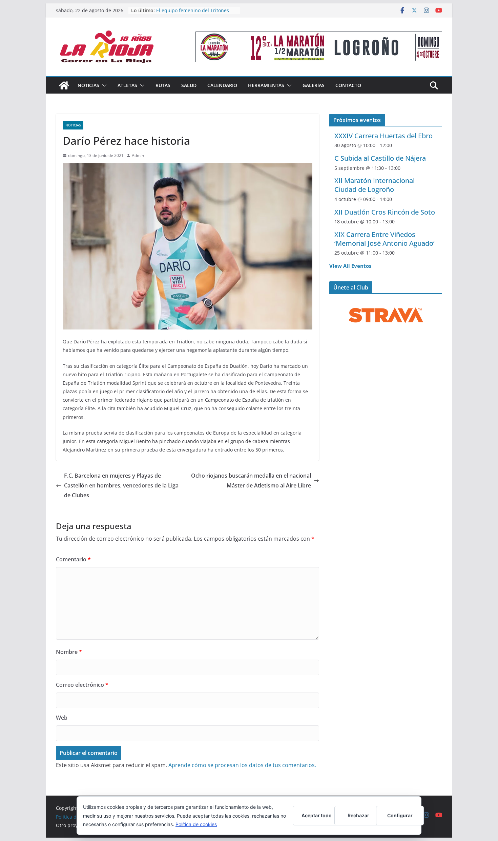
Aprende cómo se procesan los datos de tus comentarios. (242, 765)
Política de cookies (196, 824)
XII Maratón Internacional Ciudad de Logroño (374, 185)
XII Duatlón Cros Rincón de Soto (384, 212)
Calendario (222, 85)
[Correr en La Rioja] (64, 85)
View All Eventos (350, 265)
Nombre (69, 652)
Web (61, 717)
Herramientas (266, 85)
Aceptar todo (317, 815)
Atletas (127, 85)
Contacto (348, 85)
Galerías (314, 85)
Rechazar (358, 815)
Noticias (88, 85)
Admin (138, 155)
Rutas (162, 85)
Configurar (400, 815)
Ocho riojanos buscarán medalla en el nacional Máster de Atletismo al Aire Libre (251, 480)
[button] (103, 85)
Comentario (73, 559)
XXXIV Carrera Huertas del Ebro (383, 135)
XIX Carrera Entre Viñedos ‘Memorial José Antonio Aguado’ (384, 239)
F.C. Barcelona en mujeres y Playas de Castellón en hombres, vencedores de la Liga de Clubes (121, 485)
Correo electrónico (82, 684)
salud (188, 85)
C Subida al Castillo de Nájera (380, 158)
